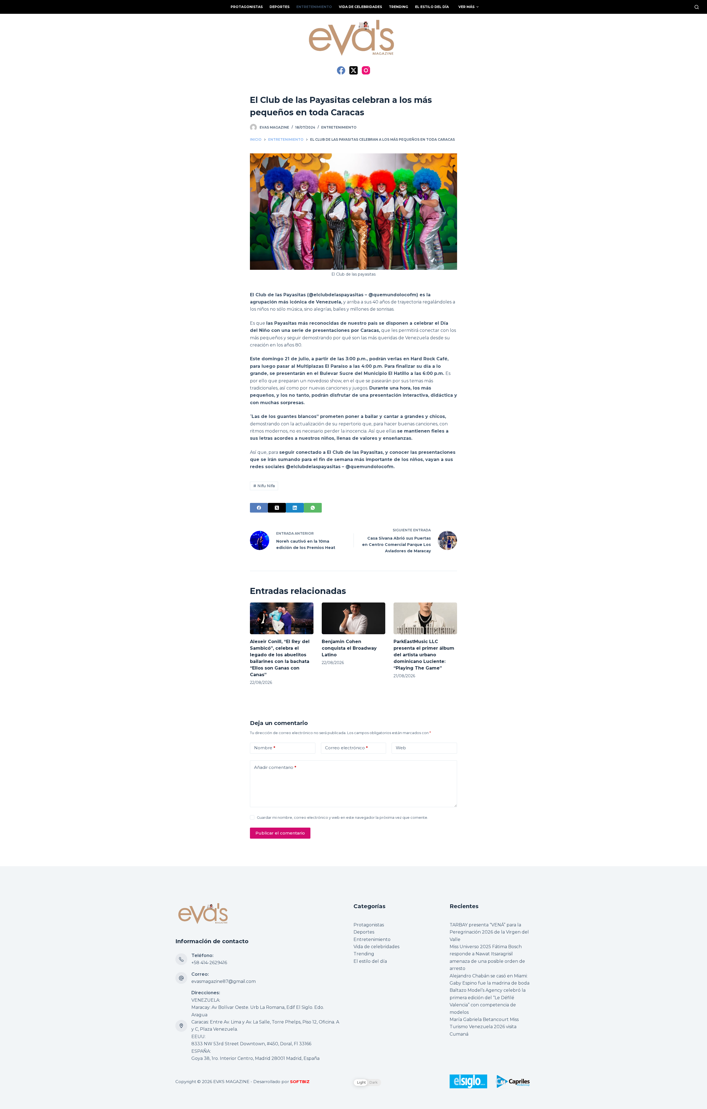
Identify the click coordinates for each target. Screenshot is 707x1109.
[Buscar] (697, 7)
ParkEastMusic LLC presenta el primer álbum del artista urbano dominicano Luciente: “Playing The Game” (424, 655)
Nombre (264, 747)
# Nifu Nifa (264, 485)
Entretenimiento (339, 127)
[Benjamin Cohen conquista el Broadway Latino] (353, 618)
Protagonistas (369, 924)
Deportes (364, 932)
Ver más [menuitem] (466, 7)
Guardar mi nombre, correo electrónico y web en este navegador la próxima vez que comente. (342, 817)
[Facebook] (341, 70)
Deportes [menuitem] (279, 7)
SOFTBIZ (300, 1081)
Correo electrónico (346, 747)
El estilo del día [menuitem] (432, 7)
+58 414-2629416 (209, 962)
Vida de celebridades (376, 946)
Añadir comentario (275, 767)
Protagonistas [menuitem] (247, 7)
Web (401, 747)
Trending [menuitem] (398, 7)
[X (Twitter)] (353, 70)
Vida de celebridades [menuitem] (360, 7)
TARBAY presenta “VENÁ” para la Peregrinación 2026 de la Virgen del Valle (489, 932)
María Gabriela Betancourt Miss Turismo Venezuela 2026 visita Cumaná (484, 1027)
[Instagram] (366, 70)
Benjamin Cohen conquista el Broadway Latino (349, 648)
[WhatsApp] (313, 508)
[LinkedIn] (295, 508)
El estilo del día (370, 961)
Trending (364, 953)
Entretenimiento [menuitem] (314, 7)
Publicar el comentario (280, 833)
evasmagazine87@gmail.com (223, 981)
